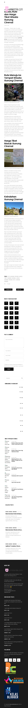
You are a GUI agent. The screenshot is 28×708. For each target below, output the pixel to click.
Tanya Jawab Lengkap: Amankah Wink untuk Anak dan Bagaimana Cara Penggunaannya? (14, 411)
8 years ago (14, 449)
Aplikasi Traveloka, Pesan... (13, 546)
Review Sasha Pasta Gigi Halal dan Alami (17, 451)
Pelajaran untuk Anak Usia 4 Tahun (13, 405)
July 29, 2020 (6, 25)
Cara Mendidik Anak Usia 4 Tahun (12, 422)
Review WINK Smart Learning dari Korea (14, 389)
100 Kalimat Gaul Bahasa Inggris (17, 490)
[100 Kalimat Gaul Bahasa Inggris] (7, 489)
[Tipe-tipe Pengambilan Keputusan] (7, 496)
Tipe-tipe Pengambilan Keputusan (17, 497)
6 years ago (14, 495)
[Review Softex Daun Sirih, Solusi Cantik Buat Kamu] (7, 443)
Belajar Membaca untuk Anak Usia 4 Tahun (13, 417)
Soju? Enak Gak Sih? (16, 482)
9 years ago (14, 441)
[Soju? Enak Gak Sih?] (7, 481)
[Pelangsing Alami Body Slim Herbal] (7, 468)
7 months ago (8, 431)
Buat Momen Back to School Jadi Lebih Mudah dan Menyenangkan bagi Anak (14, 400)
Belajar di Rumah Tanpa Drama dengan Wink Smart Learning (14, 434)
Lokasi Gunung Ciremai (12, 279)
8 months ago (8, 426)
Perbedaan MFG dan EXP (17, 475)
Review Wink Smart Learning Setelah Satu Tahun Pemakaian (13, 428)
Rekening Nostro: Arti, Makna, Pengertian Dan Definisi (17, 460)
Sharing (10, 511)
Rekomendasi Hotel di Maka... (14, 514)
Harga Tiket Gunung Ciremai (13, 277)
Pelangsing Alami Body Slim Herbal (17, 468)
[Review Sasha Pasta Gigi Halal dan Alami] (7, 450)
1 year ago (7, 387)
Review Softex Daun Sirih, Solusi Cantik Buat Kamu (17, 443)
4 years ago (19, 511)
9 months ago (8, 421)
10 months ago (8, 408)
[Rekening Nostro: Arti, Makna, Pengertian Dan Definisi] (7, 459)
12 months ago (8, 415)
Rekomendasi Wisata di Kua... (14, 530)
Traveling (15, 511)
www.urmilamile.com (13, 704)
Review (7, 511)
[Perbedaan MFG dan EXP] (7, 475)
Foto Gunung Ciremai (13, 276)
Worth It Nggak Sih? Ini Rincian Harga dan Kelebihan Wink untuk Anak (13, 394)
